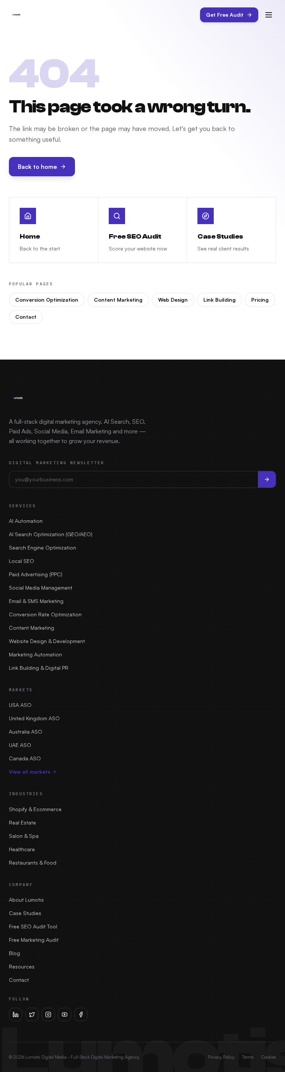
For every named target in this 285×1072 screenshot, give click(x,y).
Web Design (173, 299)
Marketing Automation (35, 654)
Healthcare (22, 849)
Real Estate (22, 822)
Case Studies (25, 913)
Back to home (37, 166)
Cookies (268, 1057)
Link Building (219, 299)
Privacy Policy (221, 1057)
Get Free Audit (224, 15)
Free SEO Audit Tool (33, 926)
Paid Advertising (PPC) (35, 574)
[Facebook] (81, 1014)
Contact (25, 317)
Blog (14, 953)
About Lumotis (26, 899)
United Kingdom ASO (34, 718)
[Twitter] (32, 1014)
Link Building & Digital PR (38, 668)
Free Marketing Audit (34, 940)
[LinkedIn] (15, 1014)
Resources (22, 966)
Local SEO (21, 561)
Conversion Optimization (46, 299)
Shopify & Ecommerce (35, 809)
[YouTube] (64, 1014)
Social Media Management (40, 587)
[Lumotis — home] (16, 14)
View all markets (29, 771)
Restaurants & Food (32, 862)
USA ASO (20, 705)
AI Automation (26, 521)
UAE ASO (20, 745)
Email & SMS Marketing (36, 601)
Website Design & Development (47, 641)
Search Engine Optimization (42, 547)
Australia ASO (25, 731)
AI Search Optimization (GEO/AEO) (50, 534)
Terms (248, 1057)
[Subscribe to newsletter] (267, 479)
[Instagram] (48, 1014)
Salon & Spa (24, 836)
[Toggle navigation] (268, 14)
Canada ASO (25, 758)
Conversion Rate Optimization (45, 614)
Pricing (260, 299)
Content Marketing (118, 299)
